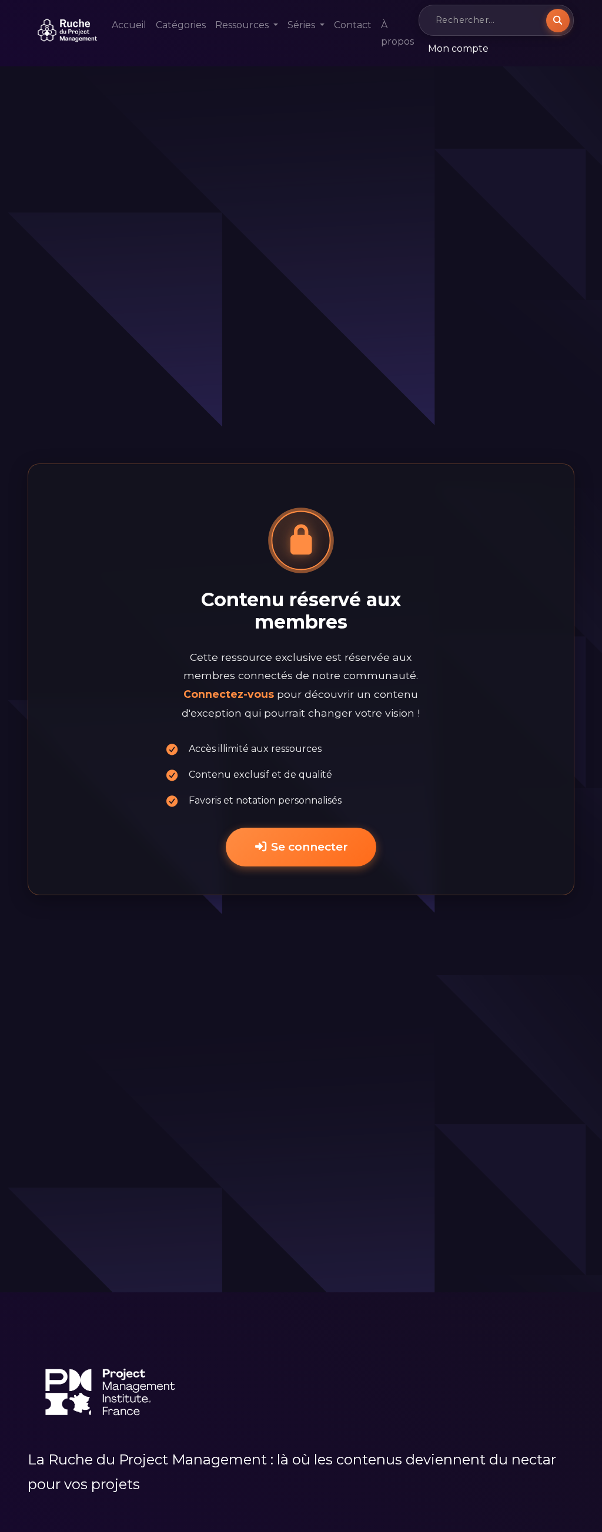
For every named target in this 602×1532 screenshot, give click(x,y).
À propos (397, 33)
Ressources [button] (243, 25)
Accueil (129, 25)
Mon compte (458, 48)
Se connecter (308, 846)
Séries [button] (302, 25)
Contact (353, 25)
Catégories (181, 25)
